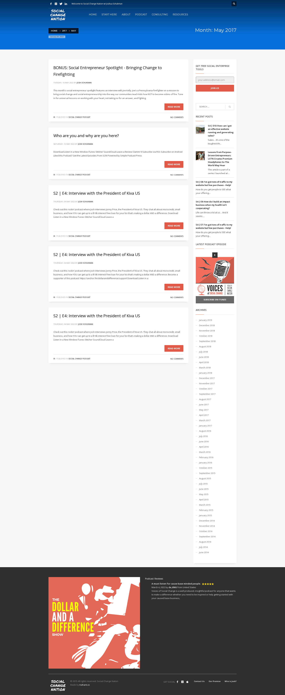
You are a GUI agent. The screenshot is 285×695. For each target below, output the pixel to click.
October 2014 (205, 531)
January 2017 (205, 425)
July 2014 (203, 547)
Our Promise (215, 681)
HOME (93, 14)
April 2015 (204, 499)
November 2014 (207, 525)
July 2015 (203, 483)
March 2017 (204, 420)
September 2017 (207, 393)
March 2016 (204, 452)
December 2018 (207, 325)
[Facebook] (50, 3)
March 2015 (204, 504)
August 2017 (205, 399)
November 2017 (207, 383)
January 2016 (205, 462)
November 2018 (207, 330)
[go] (229, 106)
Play (214, 255)
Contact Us (199, 681)
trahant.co (84, 684)
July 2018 (203, 351)
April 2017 (204, 415)
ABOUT (126, 14)
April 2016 (204, 446)
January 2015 (205, 515)
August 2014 (205, 541)
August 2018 (205, 346)
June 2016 (204, 441)
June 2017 (204, 404)
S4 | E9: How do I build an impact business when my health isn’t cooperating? (213, 205)
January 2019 (205, 320)
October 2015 (205, 467)
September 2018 (207, 341)
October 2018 (205, 335)
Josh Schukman (84, 82)
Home (54, 30)
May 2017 (203, 409)
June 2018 (204, 357)
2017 (64, 30)
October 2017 (205, 388)
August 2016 (205, 430)
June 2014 (204, 552)
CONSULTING (160, 14)
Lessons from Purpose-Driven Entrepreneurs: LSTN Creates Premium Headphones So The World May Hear (220, 159)
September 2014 (207, 536)
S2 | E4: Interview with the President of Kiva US (96, 193)
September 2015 (207, 473)
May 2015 (203, 494)
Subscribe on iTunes (215, 299)
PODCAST (141, 14)
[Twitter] (60, 3)
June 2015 (204, 488)
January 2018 (205, 372)
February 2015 (206, 510)
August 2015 (205, 478)
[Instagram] (55, 3)
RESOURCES (180, 14)
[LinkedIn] (65, 3)
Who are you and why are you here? (86, 135)
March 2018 (204, 367)
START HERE (109, 14)
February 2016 (206, 457)
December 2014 (207, 520)
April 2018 (204, 362)
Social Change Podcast (79, 117)
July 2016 (203, 436)
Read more (174, 106)
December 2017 (207, 378)
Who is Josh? (231, 681)
